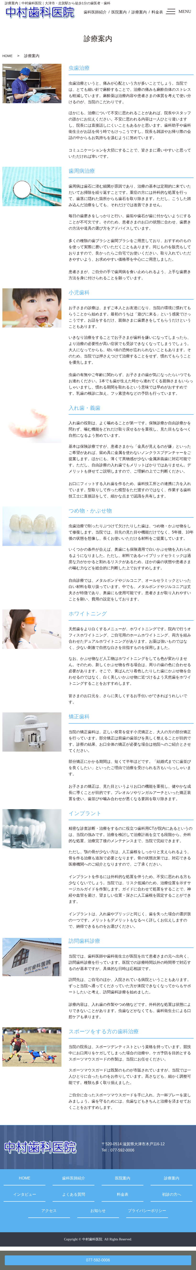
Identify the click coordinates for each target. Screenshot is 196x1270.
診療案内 (139, 12)
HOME (7, 56)
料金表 (157, 12)
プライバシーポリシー (147, 1211)
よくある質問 (73, 1194)
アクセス (49, 1211)
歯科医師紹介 (95, 12)
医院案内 (119, 12)
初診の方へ (171, 1194)
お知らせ (98, 1211)
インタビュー (24, 1194)
